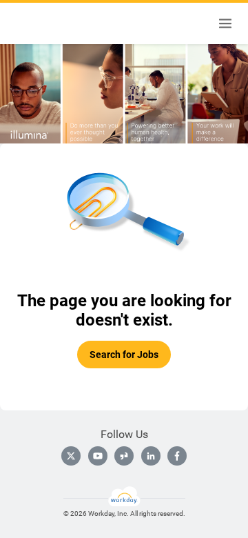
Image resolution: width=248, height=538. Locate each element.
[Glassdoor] (124, 456)
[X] (71, 456)
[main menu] (225, 23)
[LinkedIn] (151, 456)
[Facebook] (177, 456)
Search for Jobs (124, 354)
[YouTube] (97, 456)
